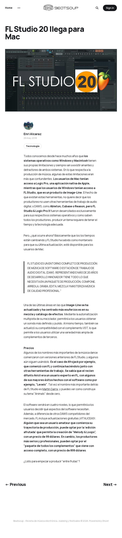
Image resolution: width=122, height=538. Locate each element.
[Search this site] (97, 8)
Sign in (110, 8)
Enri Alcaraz (32, 134)
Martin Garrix (50, 389)
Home (8, 7)
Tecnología (32, 146)
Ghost (105, 520)
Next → (110, 484)
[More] (19, 8)
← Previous (15, 484)
